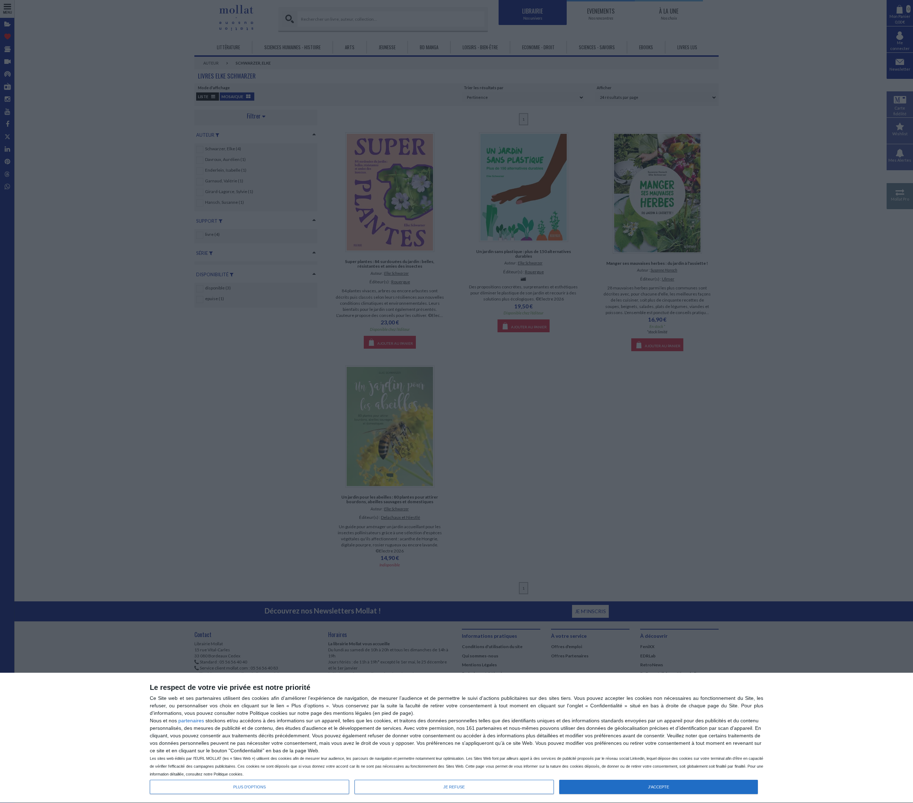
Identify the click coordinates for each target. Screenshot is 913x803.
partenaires (191, 720)
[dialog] (456, 738)
